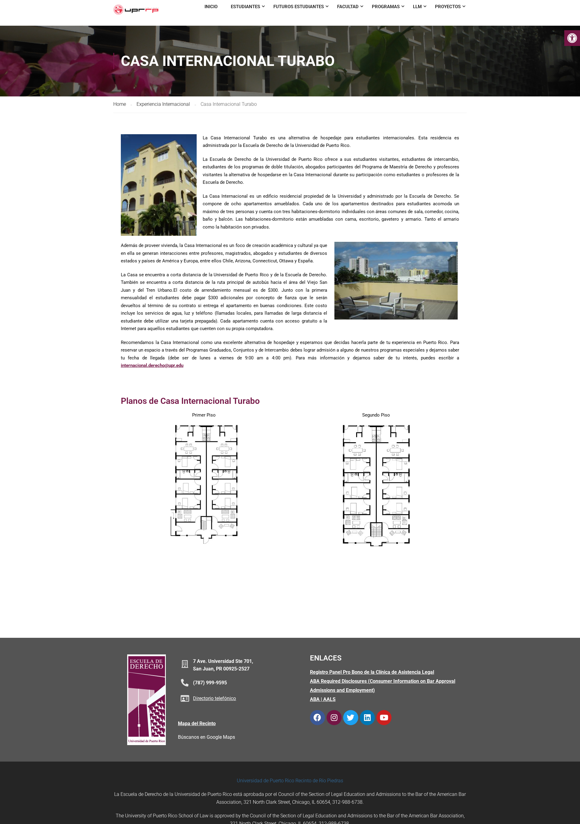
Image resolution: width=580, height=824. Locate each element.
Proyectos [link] (448, 6)
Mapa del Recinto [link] (197, 723)
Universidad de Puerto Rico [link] (265, 780)
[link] (572, 38)
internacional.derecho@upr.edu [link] (152, 365)
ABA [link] (315, 699)
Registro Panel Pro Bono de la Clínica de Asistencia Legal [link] (372, 672)
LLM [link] (417, 6)
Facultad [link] (348, 6)
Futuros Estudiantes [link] (298, 6)
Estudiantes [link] (245, 6)
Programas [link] (386, 6)
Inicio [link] (211, 6)
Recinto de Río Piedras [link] (319, 780)
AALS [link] (329, 699)
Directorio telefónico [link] (214, 698)
